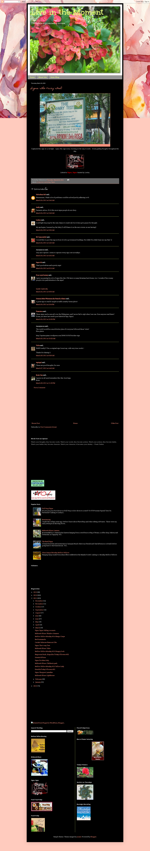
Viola (38, 345)
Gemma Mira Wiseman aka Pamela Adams (51, 298)
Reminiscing (46, 519)
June (37, 619)
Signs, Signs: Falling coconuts (45, 630)
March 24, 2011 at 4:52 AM (45, 255)
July (37, 616)
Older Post (114, 423)
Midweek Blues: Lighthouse (45, 675)
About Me (42, 77)
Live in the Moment (67, 12)
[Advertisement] (75, 405)
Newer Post (36, 423)
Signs (53, 182)
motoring (47, 182)
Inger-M (39, 262)
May (37, 622)
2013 (35, 592)
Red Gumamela (40, 639)
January (38, 682)
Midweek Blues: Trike (43, 648)
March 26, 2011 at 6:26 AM (45, 355)
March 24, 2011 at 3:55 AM (45, 230)
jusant (79, 837)
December (39, 601)
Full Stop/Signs (47, 508)
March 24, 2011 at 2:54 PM (45, 304)
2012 (35, 595)
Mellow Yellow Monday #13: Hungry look (49, 651)
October (38, 607)
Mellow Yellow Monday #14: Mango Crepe (50, 636)
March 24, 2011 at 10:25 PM (45, 319)
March (37, 628)
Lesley (38, 220)
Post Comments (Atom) (49, 427)
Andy (38, 207)
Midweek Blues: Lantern (50, 530)
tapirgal (39, 362)
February (38, 679)
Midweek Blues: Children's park (46, 663)
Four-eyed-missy (42, 275)
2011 (35, 598)
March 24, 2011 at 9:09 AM (45, 292)
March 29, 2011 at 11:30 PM (45, 383)
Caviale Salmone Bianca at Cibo (46, 642)
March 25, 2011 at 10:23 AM (45, 338)
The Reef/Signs (47, 541)
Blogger (93, 837)
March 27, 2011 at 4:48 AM (45, 368)
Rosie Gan (39, 375)
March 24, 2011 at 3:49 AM (45, 213)
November (39, 604)
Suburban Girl (41, 194)
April (37, 625)
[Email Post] (68, 180)
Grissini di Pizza (40, 657)
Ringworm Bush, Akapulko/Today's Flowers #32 (52, 654)
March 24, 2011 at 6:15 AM (45, 268)
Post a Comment (39, 387)
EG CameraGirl (41, 237)
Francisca (39, 311)
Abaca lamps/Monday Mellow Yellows (55, 552)
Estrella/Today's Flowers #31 (45, 669)
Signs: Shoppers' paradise (44, 672)
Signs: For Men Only (42, 660)
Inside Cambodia (42, 289)
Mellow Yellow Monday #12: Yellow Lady (49, 666)
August (38, 613)
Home (32, 77)
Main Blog (54, 77)
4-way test (40, 182)
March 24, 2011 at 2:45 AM (45, 200)
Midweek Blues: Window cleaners (47, 633)
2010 (35, 686)
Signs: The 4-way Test (46, 88)
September (39, 610)
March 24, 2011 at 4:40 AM (45, 243)
